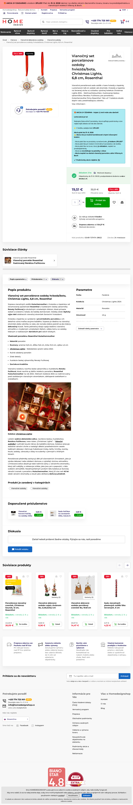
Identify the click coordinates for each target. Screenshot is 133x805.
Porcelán (105, 308)
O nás (103, 704)
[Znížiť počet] (79, 204)
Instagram (39, 725)
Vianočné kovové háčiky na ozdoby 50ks (25, 513)
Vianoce (14, 40)
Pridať (39, 515)
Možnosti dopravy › (104, 173)
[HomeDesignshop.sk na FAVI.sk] (75, 779)
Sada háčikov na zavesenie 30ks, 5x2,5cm (64, 513)
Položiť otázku (21, 549)
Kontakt (44, 10)
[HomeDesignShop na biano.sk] (56, 779)
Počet (75, 202)
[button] (90, 328)
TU (99, 160)
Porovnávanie (12, 13)
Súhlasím (87, 795)
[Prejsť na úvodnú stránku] (13, 21)
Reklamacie (77, 753)
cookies (61, 795)
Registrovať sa (47, 13)
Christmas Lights (24, 434)
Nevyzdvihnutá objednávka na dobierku (78, 739)
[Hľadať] (43, 22)
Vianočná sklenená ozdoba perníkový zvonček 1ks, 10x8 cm (81, 605)
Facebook (24, 725)
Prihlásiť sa (62, 13)
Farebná (105, 295)
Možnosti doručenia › (87, 227)
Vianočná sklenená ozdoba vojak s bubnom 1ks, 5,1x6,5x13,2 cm (49, 605)
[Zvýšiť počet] (79, 200)
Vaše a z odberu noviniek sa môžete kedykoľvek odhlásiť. (96, 681)
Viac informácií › (79, 104)
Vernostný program (67, 10)
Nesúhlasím (73, 795)
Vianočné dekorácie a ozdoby (32, 40)
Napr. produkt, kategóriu (56, 22)
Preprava (53, 10)
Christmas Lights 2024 (111, 302)
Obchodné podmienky (82, 718)
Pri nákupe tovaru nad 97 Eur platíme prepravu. (22, 650)
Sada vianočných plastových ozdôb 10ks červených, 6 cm (114, 605)
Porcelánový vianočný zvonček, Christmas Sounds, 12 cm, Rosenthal (15, 606)
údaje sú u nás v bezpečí (79, 681)
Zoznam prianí (30, 13)
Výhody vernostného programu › (92, 219)
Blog (103, 708)
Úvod (5, 40)
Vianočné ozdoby (54, 40)
